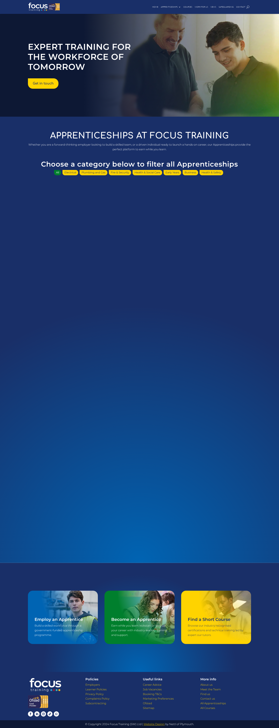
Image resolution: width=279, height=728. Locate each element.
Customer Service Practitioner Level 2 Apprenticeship (62, 351)
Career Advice (152, 684)
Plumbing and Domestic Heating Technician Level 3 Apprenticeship (217, 474)
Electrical (70, 172)
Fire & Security (120, 172)
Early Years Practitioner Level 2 (217, 349)
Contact (240, 7)
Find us (205, 694)
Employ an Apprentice (59, 619)
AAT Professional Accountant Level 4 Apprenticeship (217, 229)
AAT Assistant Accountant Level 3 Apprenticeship (61, 229)
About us (206, 684)
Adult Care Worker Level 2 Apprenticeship (139, 290)
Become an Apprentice (136, 619)
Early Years (172, 172)
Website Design (154, 724)
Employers (92, 684)
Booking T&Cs (152, 694)
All (57, 172)
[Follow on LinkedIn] (37, 714)
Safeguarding (226, 7)
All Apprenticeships (213, 703)
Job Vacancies (152, 689)
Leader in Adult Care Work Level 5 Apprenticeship (139, 474)
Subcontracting (95, 703)
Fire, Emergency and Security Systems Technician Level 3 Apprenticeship (62, 413)
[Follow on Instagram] (43, 714)
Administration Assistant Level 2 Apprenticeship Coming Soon (62, 290)
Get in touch (43, 83)
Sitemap (148, 708)
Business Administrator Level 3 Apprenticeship (217, 290)
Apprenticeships (169, 7)
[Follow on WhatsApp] (56, 714)
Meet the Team (210, 689)
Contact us (207, 698)
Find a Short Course (209, 619)
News (213, 7)
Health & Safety (211, 172)
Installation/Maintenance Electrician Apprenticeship (217, 413)
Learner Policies (96, 689)
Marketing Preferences (158, 698)
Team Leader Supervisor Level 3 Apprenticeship (139, 535)
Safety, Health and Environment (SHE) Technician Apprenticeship (62, 535)
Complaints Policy (97, 698)
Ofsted (147, 703)
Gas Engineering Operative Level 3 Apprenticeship (139, 413)
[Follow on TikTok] (49, 714)
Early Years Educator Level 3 (139, 349)
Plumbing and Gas (93, 172)
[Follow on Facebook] (30, 714)
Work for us (201, 7)
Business (190, 172)
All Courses (207, 708)
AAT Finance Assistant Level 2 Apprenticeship (139, 229)
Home (155, 7)
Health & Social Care (147, 172)
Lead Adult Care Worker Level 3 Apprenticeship (62, 474)
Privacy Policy (94, 694)
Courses (187, 7)
